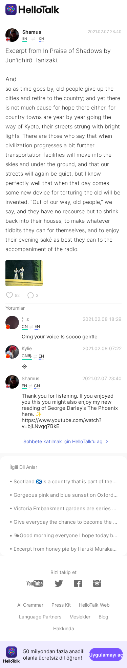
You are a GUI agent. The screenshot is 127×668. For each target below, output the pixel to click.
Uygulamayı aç (106, 655)
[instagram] (97, 583)
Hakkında (63, 628)
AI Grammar (30, 605)
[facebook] (78, 583)
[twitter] (59, 583)
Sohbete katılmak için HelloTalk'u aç (62, 441)
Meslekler (79, 616)
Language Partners (40, 616)
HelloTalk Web (94, 605)
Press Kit (61, 605)
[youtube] (34, 583)
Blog (103, 616)
